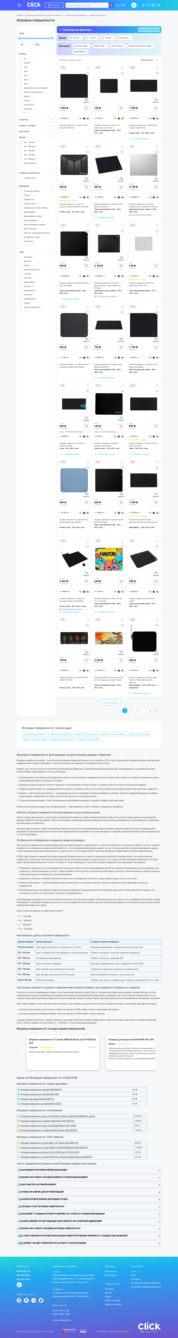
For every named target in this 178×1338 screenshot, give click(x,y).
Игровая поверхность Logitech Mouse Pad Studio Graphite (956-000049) (73, 365)
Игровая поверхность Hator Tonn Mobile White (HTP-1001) (141, 284)
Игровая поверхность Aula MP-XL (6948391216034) (72, 444)
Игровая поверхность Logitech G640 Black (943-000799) (73, 126)
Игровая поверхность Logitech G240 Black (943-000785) (108, 205)
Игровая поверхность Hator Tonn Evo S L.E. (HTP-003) (108, 600)
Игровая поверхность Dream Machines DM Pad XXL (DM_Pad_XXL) (143, 521)
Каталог (56, 5)
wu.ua (125, 1331)
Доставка (109, 1289)
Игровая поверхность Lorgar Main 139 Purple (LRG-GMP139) (49, 1143)
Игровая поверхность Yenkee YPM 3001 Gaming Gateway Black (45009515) (56, 1157)
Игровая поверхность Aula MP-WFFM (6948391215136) (73, 679)
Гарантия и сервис (113, 1304)
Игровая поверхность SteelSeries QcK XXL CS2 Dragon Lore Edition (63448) (108, 679)
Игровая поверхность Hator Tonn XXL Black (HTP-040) (143, 444)
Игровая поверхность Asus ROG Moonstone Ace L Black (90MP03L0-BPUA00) (107, 285)
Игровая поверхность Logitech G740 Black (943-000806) (143, 365)
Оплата (108, 1293)
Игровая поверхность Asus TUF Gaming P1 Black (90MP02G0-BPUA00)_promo (58, 1116)
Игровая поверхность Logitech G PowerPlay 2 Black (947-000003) (72, 600)
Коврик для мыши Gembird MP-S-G (37, 1099)
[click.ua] (36, 5)
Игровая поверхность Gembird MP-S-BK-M (41, 1103)
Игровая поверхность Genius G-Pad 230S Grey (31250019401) (50, 1152)
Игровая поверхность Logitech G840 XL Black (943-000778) (143, 126)
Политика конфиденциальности (146, 1287)
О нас (133, 1271)
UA (117, 5)
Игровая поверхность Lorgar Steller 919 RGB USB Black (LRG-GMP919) (54, 1147)
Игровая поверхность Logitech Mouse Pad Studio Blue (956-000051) (73, 521)
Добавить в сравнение (87, 73)
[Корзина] (86, 108)
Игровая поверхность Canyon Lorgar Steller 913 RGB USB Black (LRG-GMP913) (143, 680)
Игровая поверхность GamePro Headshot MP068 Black (106, 444)
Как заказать (111, 1271)
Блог (133, 1275)
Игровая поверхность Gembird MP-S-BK (40, 1094)
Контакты (135, 1279)
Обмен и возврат (113, 1300)
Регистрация (110, 1275)
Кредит (108, 1296)
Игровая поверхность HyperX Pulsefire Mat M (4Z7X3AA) (109, 521)
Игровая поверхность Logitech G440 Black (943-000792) (108, 365)
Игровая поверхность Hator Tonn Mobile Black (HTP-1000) (106, 126)
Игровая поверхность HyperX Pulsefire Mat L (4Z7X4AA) (74, 284)
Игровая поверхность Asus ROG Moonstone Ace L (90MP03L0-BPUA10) (143, 205)
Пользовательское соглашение (146, 1283)
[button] (75, 38)
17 (150, 710)
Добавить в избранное (87, 68)
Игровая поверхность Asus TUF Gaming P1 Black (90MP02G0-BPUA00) (73, 205)
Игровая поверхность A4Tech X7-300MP (142, 600)
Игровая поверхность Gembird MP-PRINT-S (41, 1089)
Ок (50, 44)
